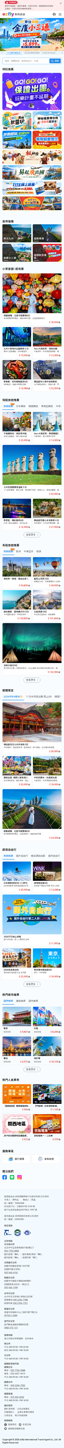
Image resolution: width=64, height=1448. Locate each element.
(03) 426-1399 (11, 1287)
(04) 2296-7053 (17, 1385)
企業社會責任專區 (25, 1412)
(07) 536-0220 (17, 1397)
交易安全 (8, 1415)
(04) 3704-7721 (20, 1303)
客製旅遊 (49, 1159)
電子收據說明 (21, 1415)
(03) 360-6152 (11, 1272)
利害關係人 (9, 1412)
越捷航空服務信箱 (16, 1428)
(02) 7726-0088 (17, 1370)
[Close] (60, 3)
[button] (62, 53)
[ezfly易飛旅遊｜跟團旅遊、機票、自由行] (13, 14)
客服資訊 (12, 1424)
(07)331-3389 (10, 1315)
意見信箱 (27, 1424)
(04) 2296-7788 (20, 1300)
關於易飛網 (9, 1409)
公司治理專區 (23, 1409)
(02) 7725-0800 (11, 1251)
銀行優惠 (19, 1159)
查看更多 (31, 534)
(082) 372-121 (11, 1328)
